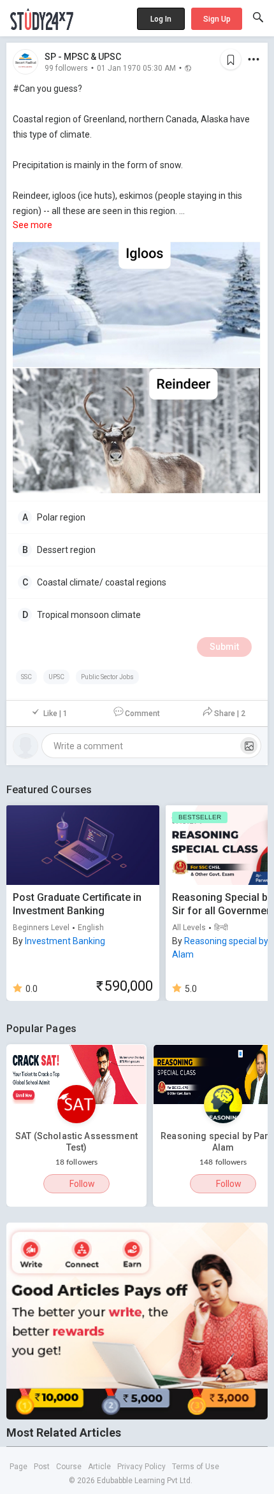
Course (69, 1466)
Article (99, 1466)
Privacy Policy (141, 1466)
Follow (82, 1184)
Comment (142, 713)
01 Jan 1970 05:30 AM (136, 67)
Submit (224, 647)
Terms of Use (195, 1466)
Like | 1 (55, 713)
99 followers (66, 67)
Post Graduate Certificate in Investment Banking (77, 904)
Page (18, 1466)
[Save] (230, 59)
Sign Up (217, 19)
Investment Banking (65, 941)
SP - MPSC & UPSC (83, 57)
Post (42, 1466)
